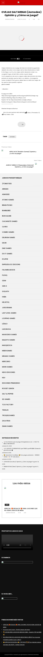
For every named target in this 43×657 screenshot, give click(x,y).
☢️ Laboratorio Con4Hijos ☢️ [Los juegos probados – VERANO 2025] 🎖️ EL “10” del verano (21, 456)
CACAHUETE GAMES (9, 221)
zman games (7, 426)
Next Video (37, 160)
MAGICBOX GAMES (9, 334)
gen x (4, 286)
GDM (4, 281)
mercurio (6, 361)
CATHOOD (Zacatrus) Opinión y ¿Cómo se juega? (18, 462)
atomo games (8, 200)
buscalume (6, 216)
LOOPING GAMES (8, 318)
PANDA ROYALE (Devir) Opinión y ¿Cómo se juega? (18, 466)
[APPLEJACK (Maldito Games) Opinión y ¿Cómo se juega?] (5, 153)
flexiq (4, 275)
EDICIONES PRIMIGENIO (11, 383)
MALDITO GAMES (8, 340)
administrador (9, 19)
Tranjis (5, 410)
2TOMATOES (7, 183)
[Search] (40, 2)
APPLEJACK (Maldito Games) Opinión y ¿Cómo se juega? (22, 152)
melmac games (8, 356)
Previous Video (7, 147)
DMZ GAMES (6, 248)
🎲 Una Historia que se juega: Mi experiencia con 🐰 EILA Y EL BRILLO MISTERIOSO (21, 442)
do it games (7, 254)
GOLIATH (5, 291)
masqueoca (7, 345)
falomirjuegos (8, 270)
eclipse (5, 259)
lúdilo (4, 324)
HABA (4, 297)
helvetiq (5, 302)
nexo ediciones (8, 372)
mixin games (7, 367)
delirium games (8, 237)
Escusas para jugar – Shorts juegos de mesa (16, 629)
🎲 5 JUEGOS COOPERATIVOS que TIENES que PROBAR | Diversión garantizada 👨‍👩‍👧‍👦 (22, 449)
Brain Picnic (7, 205)
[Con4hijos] (21, 3)
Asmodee (12, 136)
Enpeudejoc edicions (11, 264)
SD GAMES (6, 399)
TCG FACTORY (7, 405)
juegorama (7, 307)
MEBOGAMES (7, 351)
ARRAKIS (5, 189)
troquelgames (8, 415)
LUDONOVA (6, 329)
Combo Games (8, 232)
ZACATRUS (6, 421)
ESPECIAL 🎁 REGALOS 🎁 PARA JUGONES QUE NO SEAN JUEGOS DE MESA (20, 509)
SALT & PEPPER (7, 394)
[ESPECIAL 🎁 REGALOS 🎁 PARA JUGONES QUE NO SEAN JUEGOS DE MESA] (21, 496)
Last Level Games (9, 313)
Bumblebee (6, 210)
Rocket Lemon (8, 388)
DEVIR (4, 243)
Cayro (5, 227)
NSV (3, 378)
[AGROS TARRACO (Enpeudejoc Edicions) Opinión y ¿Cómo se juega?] (38, 166)
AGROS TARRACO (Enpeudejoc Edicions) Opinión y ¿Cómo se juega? (20, 166)
